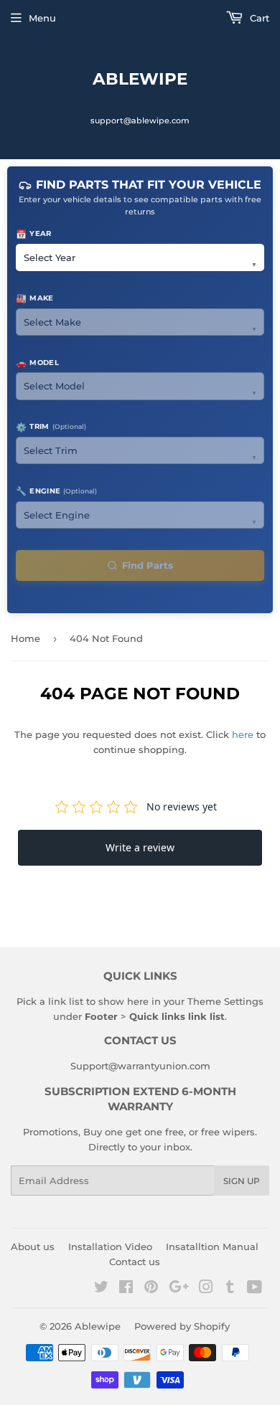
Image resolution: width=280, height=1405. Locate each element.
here (242, 734)
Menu (42, 18)
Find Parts (147, 565)
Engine (56, 491)
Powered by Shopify (182, 1326)
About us (33, 1246)
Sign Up (241, 1180)
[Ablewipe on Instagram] (206, 1289)
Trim (51, 427)
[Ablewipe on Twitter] (101, 1289)
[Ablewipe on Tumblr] (230, 1289)
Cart (258, 18)
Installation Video (110, 1246)
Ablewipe (140, 79)
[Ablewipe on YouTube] (254, 1289)
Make (35, 298)
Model (37, 362)
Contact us (134, 1261)
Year (34, 234)
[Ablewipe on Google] (179, 1289)
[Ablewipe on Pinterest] (151, 1289)
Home (25, 638)
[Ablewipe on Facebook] (126, 1289)
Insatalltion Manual (212, 1246)
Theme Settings (225, 1001)
